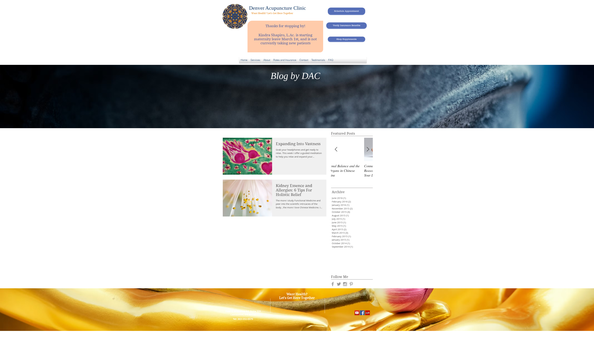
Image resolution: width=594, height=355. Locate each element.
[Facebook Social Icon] (362, 312)
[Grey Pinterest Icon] (351, 284)
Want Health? (297, 294)
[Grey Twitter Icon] (339, 284)
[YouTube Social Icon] (357, 312)
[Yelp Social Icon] (367, 312)
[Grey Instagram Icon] (345, 284)
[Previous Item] (336, 149)
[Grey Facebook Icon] (332, 284)
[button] (255, 60)
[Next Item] (367, 149)
